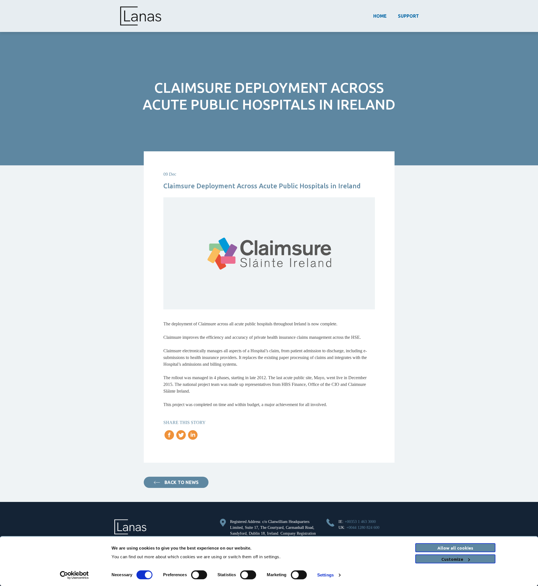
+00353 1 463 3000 (360, 522)
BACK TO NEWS (181, 482)
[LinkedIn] (193, 436)
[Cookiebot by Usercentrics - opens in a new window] (74, 575)
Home (380, 15)
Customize (452, 559)
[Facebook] (169, 436)
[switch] (199, 574)
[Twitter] (181, 436)
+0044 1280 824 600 (362, 527)
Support (408, 15)
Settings (325, 575)
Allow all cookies (455, 548)
